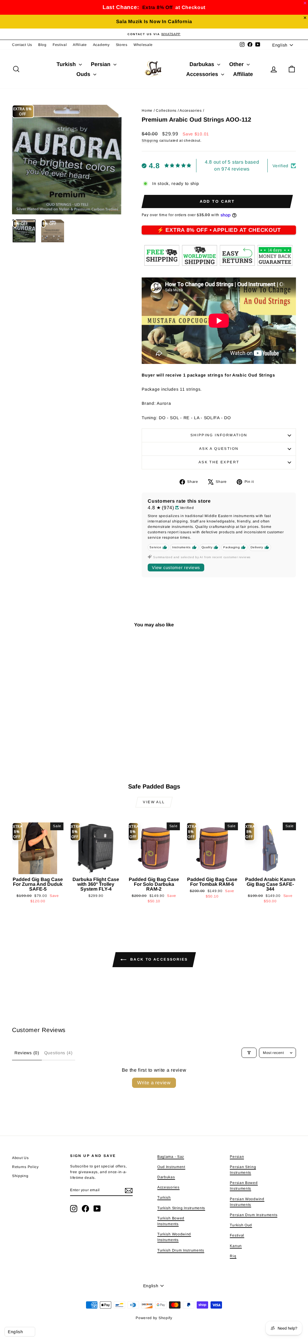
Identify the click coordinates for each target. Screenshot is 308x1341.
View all (154, 802)
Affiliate (80, 45)
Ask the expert (219, 462)
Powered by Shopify (154, 1318)
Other (237, 64)
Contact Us (22, 45)
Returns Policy (25, 1167)
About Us (20, 1158)
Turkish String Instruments (181, 1208)
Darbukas (202, 64)
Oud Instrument (171, 1167)
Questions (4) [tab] (58, 1052)
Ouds (84, 74)
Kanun (236, 1246)
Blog (42, 45)
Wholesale (143, 45)
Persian (101, 64)
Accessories (203, 74)
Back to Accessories (158, 959)
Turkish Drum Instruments (180, 1250)
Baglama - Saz (170, 1157)
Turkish (67, 64)
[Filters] (249, 1053)
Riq (233, 1256)
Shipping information (219, 435)
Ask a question (219, 448)
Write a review (154, 1082)
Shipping (150, 140)
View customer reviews (176, 567)
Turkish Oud (241, 1225)
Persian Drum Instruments (253, 1215)
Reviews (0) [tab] (26, 1052)
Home (147, 110)
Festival (60, 45)
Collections (166, 110)
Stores (122, 45)
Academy (101, 45)
